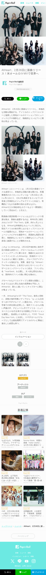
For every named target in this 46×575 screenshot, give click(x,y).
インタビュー (16, 556)
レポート (26, 556)
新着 (22, 3)
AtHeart (23, 387)
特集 (32, 556)
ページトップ (23, 536)
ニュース (29, 3)
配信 (17, 396)
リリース (28, 396)
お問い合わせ (26, 566)
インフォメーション (23, 337)
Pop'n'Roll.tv (23, 403)
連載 (37, 3)
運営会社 (18, 566)
